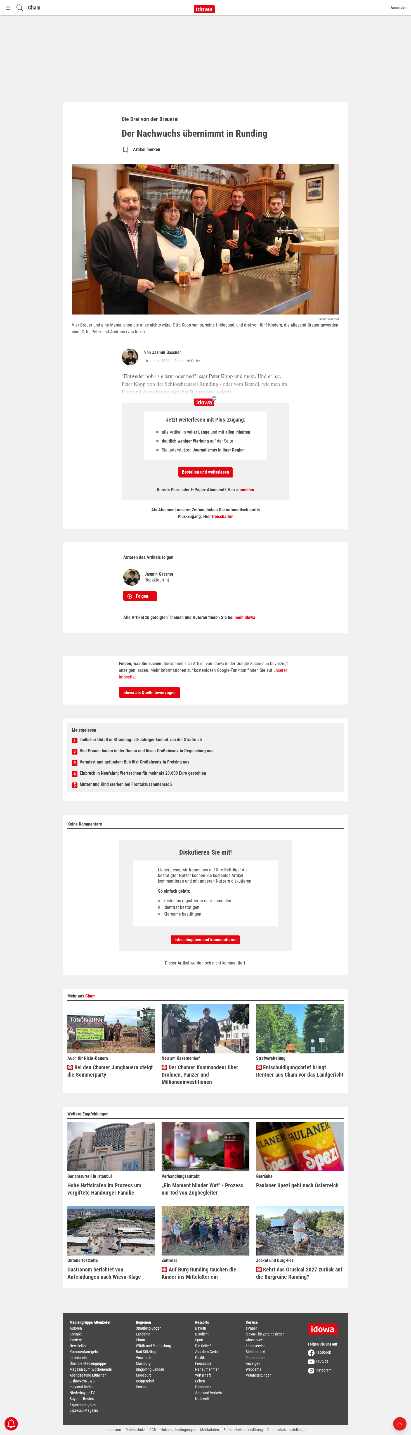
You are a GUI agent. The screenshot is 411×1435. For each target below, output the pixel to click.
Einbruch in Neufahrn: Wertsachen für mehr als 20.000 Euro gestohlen (143, 773)
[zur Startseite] (324, 1327)
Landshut (143, 1334)
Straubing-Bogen (149, 1328)
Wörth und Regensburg (153, 1346)
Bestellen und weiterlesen (205, 472)
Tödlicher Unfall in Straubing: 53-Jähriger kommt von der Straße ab (141, 739)
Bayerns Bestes (82, 1398)
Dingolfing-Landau (150, 1369)
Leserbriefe (78, 1357)
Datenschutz (135, 1429)
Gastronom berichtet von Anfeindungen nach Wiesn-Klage (104, 1273)
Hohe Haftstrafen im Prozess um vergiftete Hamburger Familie (104, 1189)
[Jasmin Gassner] (131, 357)
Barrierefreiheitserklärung (243, 1429)
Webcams (253, 1369)
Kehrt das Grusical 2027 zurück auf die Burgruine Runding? (299, 1273)
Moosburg (144, 1375)
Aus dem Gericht (208, 1351)
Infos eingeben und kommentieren (205, 939)
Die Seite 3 (203, 1346)
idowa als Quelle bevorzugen (150, 692)
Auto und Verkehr (208, 1393)
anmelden (245, 489)
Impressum (112, 1429)
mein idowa (245, 617)
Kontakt (76, 1334)
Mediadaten (209, 1429)
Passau (141, 1387)
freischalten (222, 516)
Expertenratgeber (83, 1404)
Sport (199, 1340)
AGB (152, 1429)
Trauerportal (255, 1357)
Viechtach (143, 1357)
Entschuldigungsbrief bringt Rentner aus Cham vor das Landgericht (299, 1071)
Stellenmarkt (255, 1351)
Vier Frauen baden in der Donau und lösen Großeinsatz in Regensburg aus (146, 750)
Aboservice (254, 1340)
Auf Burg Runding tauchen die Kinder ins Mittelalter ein (199, 1273)
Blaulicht (202, 1334)
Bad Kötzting (146, 1351)
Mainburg (143, 1363)
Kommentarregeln (84, 1351)
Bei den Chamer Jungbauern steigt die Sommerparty (110, 1071)
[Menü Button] (8, 7)
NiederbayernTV (82, 1393)
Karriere (76, 1340)
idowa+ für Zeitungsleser (265, 1334)
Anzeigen (253, 1363)
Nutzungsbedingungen (178, 1429)
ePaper (251, 1328)
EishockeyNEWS (82, 1381)
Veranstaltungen (258, 1375)
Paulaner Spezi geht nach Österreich (297, 1185)
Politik (200, 1357)
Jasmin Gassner (166, 352)
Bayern (200, 1328)
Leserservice (255, 1346)
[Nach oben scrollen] (400, 1423)
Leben (200, 1381)
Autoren (76, 1328)
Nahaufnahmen (207, 1369)
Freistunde (203, 1363)
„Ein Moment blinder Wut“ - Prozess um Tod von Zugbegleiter (202, 1189)
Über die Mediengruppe (88, 1363)
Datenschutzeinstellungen (287, 1429)
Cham (34, 7)
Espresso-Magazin (84, 1410)
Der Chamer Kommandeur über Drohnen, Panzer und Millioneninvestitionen (200, 1074)
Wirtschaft (203, 1375)
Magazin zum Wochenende (91, 1369)
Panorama (203, 1387)
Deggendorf (145, 1381)
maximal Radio (81, 1387)
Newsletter (78, 1346)
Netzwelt (202, 1398)
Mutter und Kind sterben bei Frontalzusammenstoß (126, 784)
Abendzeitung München (88, 1375)
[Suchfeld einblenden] (19, 7)
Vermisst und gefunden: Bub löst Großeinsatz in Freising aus (134, 762)
